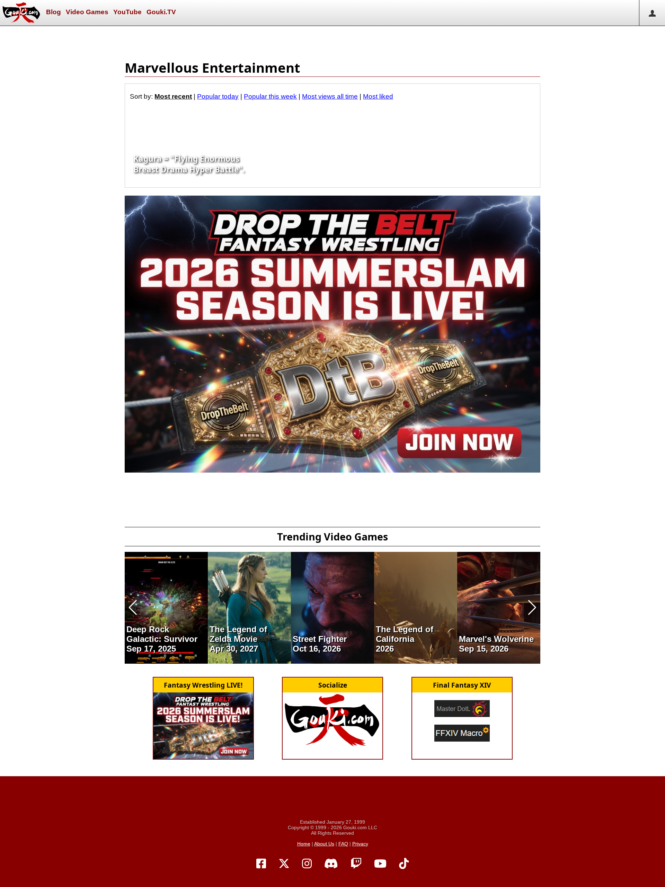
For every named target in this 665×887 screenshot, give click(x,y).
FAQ (343, 843)
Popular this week (270, 96)
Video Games (87, 12)
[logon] (652, 13)
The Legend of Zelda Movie (238, 634)
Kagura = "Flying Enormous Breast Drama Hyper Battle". (189, 164)
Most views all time (330, 96)
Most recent (173, 96)
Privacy (360, 843)
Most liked (378, 96)
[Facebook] (261, 864)
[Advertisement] (332, 41)
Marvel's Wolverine (496, 639)
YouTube (127, 12)
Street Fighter (320, 639)
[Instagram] (307, 864)
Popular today (218, 96)
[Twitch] (356, 864)
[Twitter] (284, 864)
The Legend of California (404, 634)
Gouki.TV (161, 12)
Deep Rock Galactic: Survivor (161, 634)
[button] (133, 607)
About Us (324, 843)
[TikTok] (404, 864)
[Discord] (331, 864)
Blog (53, 12)
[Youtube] (380, 864)
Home (303, 843)
